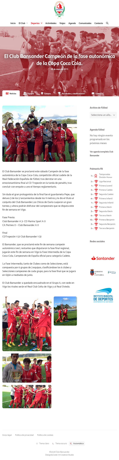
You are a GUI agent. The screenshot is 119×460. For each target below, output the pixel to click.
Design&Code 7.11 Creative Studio (59, 455)
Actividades (50, 23)
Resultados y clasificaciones (73, 93)
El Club (22, 23)
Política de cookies (45, 435)
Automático (78, 443)
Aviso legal (7, 435)
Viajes (62, 23)
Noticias (13, 93)
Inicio (13, 23)
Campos (47, 93)
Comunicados (85, 23)
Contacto (98, 23)
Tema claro (44, 443)
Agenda (72, 23)
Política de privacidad (24, 435)
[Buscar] (107, 23)
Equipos (31, 93)
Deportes (35, 23)
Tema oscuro (61, 443)
